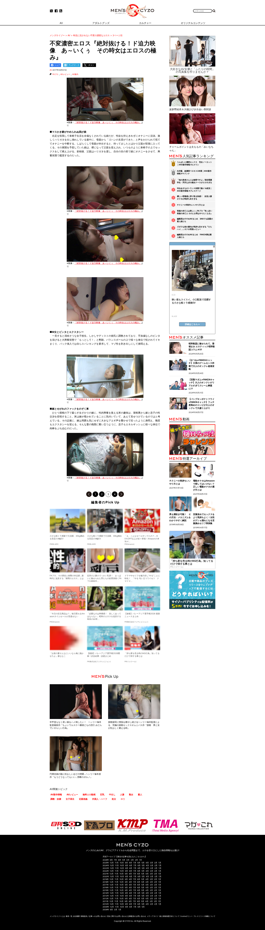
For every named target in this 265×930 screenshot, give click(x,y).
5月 (123, 860)
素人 (140, 794)
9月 (126, 863)
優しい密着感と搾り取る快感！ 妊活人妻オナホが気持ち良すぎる (194, 197)
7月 (115, 860)
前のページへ (89, 494)
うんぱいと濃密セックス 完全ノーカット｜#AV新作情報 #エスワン (194, 163)
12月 (112, 863)
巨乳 (102, 794)
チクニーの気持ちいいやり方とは (191, 205)
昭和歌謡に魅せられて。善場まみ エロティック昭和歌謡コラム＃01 (202, 346)
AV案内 (75, 74)
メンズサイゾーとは (57, 916)
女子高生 (70, 799)
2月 (136, 860)
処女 (114, 799)
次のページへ (121, 494)
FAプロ (55, 74)
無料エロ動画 (89, 794)
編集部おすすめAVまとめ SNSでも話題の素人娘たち (195, 220)
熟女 (131, 794)
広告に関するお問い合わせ (117, 916)
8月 (111, 860)
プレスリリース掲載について (204, 916)
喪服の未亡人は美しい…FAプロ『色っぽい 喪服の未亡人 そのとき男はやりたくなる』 (194, 212)
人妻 (122, 794)
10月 (122, 863)
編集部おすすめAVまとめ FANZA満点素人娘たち (194, 235)
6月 (119, 860)
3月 (132, 860)
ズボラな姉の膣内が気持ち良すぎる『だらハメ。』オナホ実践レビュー (194, 228)
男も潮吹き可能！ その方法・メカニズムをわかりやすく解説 (180, 517)
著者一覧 (69, 916)
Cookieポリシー (186, 916)
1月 (140, 860)
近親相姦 (83, 799)
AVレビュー (65, 74)
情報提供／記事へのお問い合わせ (93, 916)
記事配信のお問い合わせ (136, 916)
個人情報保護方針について (169, 916)
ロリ (123, 799)
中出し (112, 794)
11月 (117, 863)
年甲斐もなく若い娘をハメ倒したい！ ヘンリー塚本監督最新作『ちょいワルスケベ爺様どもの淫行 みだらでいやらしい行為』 (76, 725)
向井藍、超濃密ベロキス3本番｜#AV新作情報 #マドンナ (194, 172)
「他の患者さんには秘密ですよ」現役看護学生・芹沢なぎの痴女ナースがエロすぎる (194, 181)
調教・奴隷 (55, 799)
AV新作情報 (56, 794)
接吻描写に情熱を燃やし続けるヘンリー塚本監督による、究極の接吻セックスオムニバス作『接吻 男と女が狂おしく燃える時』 (134, 725)
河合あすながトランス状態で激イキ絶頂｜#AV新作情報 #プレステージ (194, 189)
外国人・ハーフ (99, 799)
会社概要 (76, 916)
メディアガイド (153, 916)
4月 (127, 860)
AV (51, 70)
